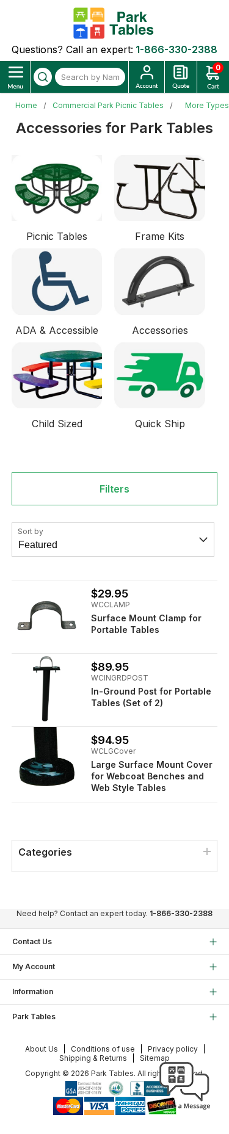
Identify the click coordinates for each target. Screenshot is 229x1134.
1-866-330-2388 (176, 49)
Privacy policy (173, 1048)
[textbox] (90, 77)
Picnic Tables (56, 236)
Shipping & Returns (93, 1058)
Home (26, 105)
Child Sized (57, 423)
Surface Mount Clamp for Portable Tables (146, 624)
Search (43, 77)
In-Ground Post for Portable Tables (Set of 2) (151, 697)
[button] (184, 1109)
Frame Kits (159, 236)
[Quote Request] (181, 77)
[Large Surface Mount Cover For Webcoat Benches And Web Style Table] (47, 762)
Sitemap (155, 1058)
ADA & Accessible (56, 330)
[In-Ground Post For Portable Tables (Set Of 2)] (47, 689)
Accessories (160, 330)
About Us (41, 1048)
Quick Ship (160, 423)
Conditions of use (103, 1048)
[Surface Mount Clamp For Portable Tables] (47, 615)
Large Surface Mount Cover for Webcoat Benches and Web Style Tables (152, 776)
